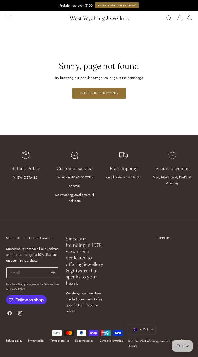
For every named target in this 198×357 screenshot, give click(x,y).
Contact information (111, 341)
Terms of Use (51, 284)
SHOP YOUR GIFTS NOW (117, 5)
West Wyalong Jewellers (155, 341)
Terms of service (60, 341)
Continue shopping (99, 93)
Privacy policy (36, 341)
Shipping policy (84, 341)
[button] (8, 18)
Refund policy (14, 341)
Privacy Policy (17, 289)
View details (25, 177)
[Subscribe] (52, 272)
